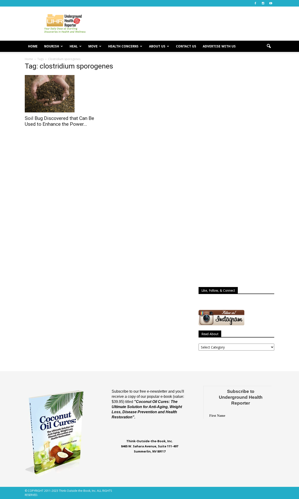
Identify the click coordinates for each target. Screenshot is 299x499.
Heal (74, 46)
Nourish (51, 46)
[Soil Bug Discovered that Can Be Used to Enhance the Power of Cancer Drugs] (62, 93)
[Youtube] (270, 3)
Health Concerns (123, 46)
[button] (268, 46)
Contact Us (186, 46)
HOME (33, 46)
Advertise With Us (219, 46)
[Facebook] (255, 3)
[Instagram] (263, 3)
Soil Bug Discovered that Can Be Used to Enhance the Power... (59, 121)
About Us (157, 46)
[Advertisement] (189, 23)
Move (93, 46)
